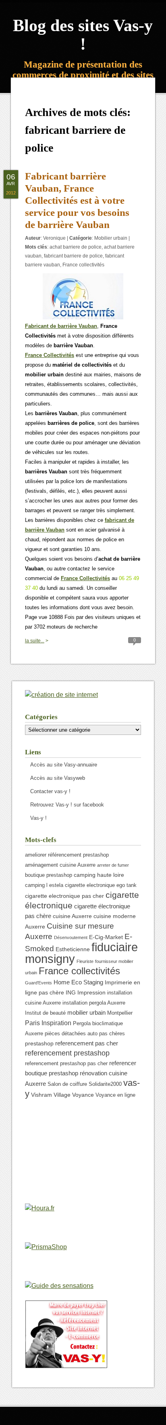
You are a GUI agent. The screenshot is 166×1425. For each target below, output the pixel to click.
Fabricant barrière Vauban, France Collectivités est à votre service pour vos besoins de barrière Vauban (77, 200)
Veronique (54, 238)
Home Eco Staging (78, 982)
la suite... (34, 641)
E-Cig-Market (106, 937)
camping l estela (44, 885)
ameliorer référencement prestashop (67, 855)
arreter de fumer (113, 865)
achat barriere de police (76, 247)
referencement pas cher (86, 1043)
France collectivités (83, 265)
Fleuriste (85, 961)
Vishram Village (51, 1094)
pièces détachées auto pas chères (85, 1034)
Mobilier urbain (110, 238)
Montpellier (120, 1013)
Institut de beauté (45, 1013)
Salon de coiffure (67, 1084)
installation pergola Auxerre (93, 1003)
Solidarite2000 (105, 1084)
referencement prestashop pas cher (66, 1063)
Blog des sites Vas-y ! (83, 34)
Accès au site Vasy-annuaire (63, 765)
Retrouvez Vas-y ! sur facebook (67, 805)
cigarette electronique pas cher (64, 896)
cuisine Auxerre (72, 916)
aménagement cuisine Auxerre (60, 865)
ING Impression (86, 992)
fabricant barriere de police (73, 256)
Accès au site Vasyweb (57, 778)
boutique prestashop (48, 875)
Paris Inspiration (48, 1022)
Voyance (83, 1094)
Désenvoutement (70, 937)
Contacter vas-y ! (50, 791)
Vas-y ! (38, 818)
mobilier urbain (86, 1012)
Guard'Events (38, 982)
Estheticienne (73, 949)
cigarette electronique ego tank (101, 885)
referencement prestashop (67, 1053)
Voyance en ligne (115, 1095)
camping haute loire (99, 875)
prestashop (39, 1043)
